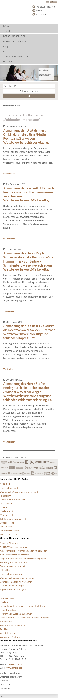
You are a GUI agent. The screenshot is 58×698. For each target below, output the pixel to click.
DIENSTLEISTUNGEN (15, 41)
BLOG (6, 51)
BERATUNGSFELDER (14, 36)
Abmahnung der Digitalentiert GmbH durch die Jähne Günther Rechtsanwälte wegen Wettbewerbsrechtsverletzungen (27, 136)
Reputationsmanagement (12, 625)
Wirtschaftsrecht (8, 534)
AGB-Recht (5, 484)
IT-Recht (4, 507)
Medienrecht (6, 515)
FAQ (5, 46)
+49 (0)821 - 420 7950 (45, 7)
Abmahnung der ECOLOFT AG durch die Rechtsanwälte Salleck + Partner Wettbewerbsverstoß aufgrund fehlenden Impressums (29, 332)
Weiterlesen (9, 173)
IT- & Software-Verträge (12, 585)
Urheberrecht (7, 522)
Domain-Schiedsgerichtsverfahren (17, 577)
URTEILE (8, 61)
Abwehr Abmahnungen (11, 543)
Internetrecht (6, 503)
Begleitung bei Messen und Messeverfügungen (23, 558)
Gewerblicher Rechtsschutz (13, 499)
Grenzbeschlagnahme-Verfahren (16, 581)
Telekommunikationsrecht (13, 518)
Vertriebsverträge (9, 633)
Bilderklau (5, 570)
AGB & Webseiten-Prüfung (13, 546)
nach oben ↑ (6, 688)
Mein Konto (41, 14)
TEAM (6, 31)
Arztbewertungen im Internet (14, 554)
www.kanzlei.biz (14, 667)
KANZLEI (8, 26)
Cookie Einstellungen (10, 672)
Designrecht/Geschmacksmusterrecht (19, 491)
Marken (4, 602)
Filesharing (5, 495)
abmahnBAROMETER (15, 56)
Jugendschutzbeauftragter (13, 589)
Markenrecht (6, 511)
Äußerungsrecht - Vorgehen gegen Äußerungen (23, 550)
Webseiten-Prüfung (10, 637)
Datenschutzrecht (9, 488)
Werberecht (6, 526)
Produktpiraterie (8, 609)
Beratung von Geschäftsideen (14, 562)
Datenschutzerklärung (11, 574)
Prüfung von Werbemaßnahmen (16, 613)
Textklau (4, 629)
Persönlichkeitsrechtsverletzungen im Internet (23, 606)
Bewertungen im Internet (12, 566)
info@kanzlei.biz (16, 664)
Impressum (5, 684)
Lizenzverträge (7, 598)
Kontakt (39, 10)
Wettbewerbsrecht (9, 530)
